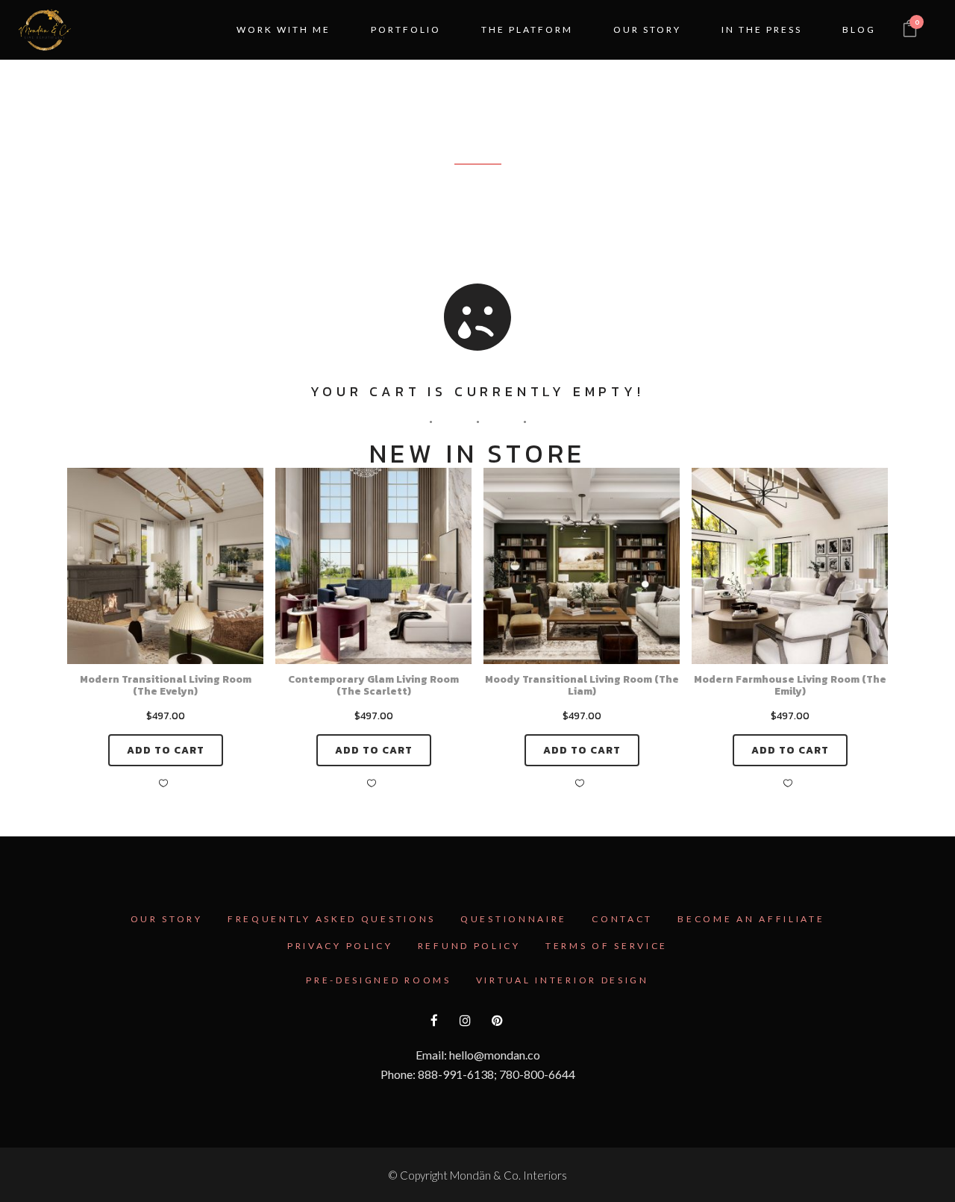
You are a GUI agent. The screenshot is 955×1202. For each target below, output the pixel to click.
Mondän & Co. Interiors (508, 1175)
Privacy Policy (340, 945)
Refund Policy (469, 945)
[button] (165, 783)
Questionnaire (513, 918)
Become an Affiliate (750, 918)
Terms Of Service (606, 945)
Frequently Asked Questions (332, 918)
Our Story (167, 918)
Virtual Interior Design (562, 980)
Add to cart (165, 749)
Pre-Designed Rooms (378, 980)
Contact (622, 918)
